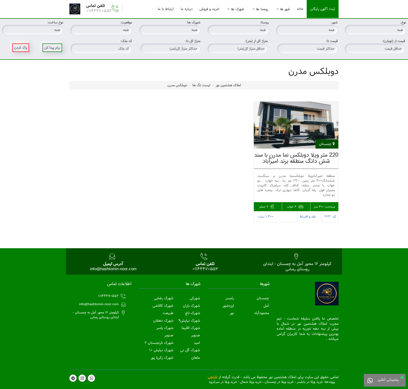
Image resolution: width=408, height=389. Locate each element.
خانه (300, 9)
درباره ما (186, 9)
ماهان (195, 357)
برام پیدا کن (52, 48)
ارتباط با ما (166, 9)
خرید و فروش (209, 9)
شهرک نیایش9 (189, 320)
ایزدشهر (228, 305)
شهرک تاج (192, 313)
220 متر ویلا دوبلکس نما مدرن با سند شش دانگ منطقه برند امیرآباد (296, 158)
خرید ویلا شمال (251, 382)
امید (197, 342)
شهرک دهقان (163, 320)
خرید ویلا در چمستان (279, 382)
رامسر (229, 298)
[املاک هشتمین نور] (74, 9)
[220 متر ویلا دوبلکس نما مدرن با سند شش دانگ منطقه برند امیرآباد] (296, 125)
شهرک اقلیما (191, 327)
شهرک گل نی (190, 350)
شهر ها (285, 9)
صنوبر (195, 335)
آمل (266, 305)
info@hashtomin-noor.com (113, 268)
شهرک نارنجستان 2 (158, 342)
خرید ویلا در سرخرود (223, 382)
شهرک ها (237, 9)
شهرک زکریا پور (162, 357)
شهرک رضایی (163, 298)
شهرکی (195, 298)
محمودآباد (261, 313)
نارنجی (212, 377)
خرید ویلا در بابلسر (310, 382)
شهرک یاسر (164, 327)
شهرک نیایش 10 (161, 350)
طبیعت (168, 313)
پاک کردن (20, 48)
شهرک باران (191, 305)
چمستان (263, 298)
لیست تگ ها (201, 85)
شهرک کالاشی (163, 305)
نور (232, 313)
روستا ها (262, 9)
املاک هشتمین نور (228, 85)
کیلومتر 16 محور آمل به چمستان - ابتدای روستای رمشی (297, 266)
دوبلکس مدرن (177, 85)
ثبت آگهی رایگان (322, 9)
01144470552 (99, 10)
